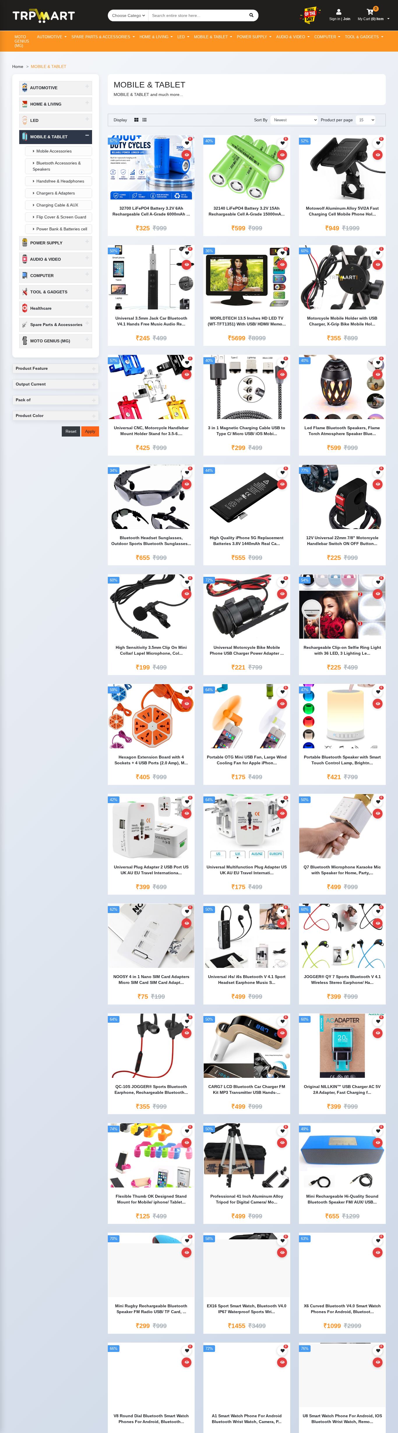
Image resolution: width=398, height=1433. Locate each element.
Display (120, 120)
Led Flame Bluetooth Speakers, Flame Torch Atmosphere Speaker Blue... (342, 430)
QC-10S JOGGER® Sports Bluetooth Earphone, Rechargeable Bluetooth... (151, 1089)
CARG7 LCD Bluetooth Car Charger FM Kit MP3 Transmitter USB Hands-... (246, 1089)
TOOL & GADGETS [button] (48, 292)
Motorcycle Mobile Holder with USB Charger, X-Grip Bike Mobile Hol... (342, 321)
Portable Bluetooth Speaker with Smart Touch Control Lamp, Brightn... (342, 760)
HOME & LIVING (155, 37)
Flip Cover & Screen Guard (61, 217)
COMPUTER (325, 37)
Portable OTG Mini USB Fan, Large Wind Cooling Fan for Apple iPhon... (247, 760)
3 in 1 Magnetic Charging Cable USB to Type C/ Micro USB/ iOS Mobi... (246, 430)
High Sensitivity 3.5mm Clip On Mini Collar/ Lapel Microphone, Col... (151, 650)
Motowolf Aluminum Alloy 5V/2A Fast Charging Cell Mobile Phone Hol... (342, 211)
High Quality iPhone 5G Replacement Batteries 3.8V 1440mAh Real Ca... (246, 540)
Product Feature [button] (32, 368)
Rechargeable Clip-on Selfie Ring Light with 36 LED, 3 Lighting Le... (342, 650)
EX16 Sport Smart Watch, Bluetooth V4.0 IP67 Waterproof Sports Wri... (246, 1309)
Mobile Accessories (54, 151)
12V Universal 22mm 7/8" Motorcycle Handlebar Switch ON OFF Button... (342, 540)
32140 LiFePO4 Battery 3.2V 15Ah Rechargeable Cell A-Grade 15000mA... (247, 211)
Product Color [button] (29, 415)
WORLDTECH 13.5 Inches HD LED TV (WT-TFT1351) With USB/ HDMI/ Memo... (247, 321)
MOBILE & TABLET (211, 37)
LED (181, 37)
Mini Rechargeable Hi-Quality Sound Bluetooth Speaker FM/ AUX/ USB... (342, 1199)
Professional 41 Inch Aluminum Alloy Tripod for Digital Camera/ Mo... (246, 1199)
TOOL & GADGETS (362, 37)
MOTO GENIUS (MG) (22, 41)
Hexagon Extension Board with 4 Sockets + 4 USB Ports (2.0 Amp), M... (151, 760)
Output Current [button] (31, 384)
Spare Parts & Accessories (101, 37)
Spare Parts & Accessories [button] (55, 324)
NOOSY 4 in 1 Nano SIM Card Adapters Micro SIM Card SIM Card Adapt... (151, 979)
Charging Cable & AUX (57, 205)
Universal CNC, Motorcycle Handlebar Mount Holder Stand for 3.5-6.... (151, 430)
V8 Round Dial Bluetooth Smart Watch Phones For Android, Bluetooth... (151, 1418)
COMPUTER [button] (41, 275)
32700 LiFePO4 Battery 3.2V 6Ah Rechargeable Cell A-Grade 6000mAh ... (151, 211)
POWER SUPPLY (252, 37)
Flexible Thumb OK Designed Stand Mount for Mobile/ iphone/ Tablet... (151, 1199)
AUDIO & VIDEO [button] (45, 259)
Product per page (337, 120)
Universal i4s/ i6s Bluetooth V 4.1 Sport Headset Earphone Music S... (247, 979)
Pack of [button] (23, 399)
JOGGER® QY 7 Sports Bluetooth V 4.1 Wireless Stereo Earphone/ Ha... (342, 979)
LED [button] (33, 120)
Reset (71, 431)
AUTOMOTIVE (50, 37)
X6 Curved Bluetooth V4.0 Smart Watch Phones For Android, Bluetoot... (342, 1309)
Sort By (260, 120)
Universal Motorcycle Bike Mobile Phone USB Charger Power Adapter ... (247, 650)
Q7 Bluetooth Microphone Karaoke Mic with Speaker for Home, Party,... (342, 870)
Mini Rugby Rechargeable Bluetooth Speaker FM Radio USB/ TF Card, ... (151, 1309)
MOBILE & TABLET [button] (48, 136)
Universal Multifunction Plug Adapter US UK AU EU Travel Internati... (247, 870)
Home (17, 66)
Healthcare (40, 308)
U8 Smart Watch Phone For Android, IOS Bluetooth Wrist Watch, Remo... (342, 1418)
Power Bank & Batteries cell (61, 229)
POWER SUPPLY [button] (45, 243)
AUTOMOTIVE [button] (43, 87)
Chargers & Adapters (55, 193)
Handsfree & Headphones (60, 181)
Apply (90, 431)
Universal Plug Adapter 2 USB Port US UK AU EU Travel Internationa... (151, 870)
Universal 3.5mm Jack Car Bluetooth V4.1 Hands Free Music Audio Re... (151, 321)
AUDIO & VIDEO (291, 37)
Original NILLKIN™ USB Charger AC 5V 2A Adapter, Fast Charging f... (342, 1089)
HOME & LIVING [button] (45, 104)
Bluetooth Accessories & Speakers (57, 166)
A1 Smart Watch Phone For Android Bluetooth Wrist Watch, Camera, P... (247, 1418)
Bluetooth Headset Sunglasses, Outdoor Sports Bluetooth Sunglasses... (151, 540)
